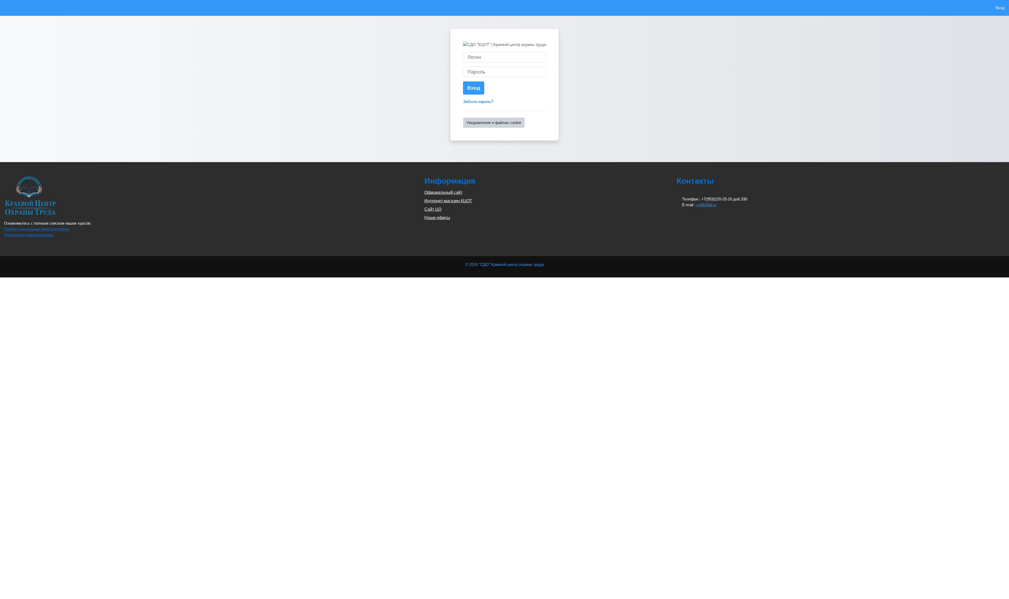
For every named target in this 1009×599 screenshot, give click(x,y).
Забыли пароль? (478, 101)
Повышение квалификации (28, 235)
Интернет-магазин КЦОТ (448, 201)
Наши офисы (437, 217)
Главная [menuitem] (16, 8)
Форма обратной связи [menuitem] (68, 8)
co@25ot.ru (706, 205)
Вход (1000, 8)
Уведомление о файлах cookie (493, 122)
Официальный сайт (443, 192)
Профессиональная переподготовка (36, 229)
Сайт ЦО (432, 209)
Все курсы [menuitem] (36, 8)
